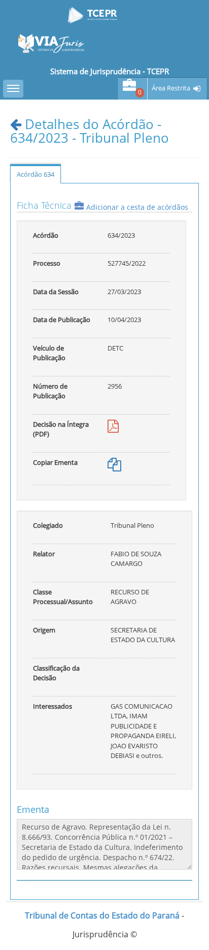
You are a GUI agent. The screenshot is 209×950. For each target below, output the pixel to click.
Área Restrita (171, 88)
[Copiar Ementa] (114, 466)
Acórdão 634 (35, 174)
